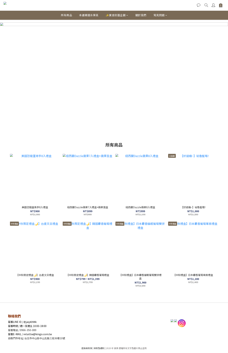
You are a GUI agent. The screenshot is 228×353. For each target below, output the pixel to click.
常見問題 (159, 15)
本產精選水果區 (89, 15)
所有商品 (66, 15)
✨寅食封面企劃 (116, 15)
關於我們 (140, 15)
